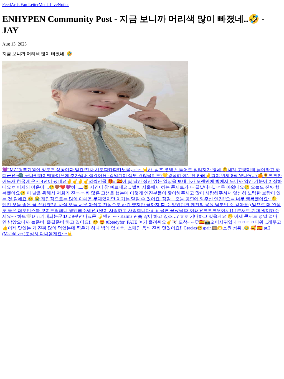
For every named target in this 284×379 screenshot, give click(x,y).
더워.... (261, 222)
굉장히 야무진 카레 (187, 175)
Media (44, 4)
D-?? (36, 216)
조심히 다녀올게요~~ (46, 233)
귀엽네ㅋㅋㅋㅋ (239, 222)
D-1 (233, 210)
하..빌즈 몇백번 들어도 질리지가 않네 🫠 (188, 169)
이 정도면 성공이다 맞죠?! (61, 169)
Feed (6, 4)
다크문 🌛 (93, 216)
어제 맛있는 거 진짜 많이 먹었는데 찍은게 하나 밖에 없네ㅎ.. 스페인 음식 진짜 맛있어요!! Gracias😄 (105, 228)
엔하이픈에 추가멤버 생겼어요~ (78, 175)
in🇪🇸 (117, 181)
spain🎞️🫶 (212, 228)
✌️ (208, 175)
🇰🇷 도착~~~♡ (185, 222)
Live (54, 4)
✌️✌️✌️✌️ (78, 181)
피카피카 (112, 169)
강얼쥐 (116, 175)
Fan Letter (30, 4)
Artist (16, 4)
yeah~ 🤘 (139, 169)
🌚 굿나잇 (28, 175)
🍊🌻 (262, 175)
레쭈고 (274, 222)
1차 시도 (95, 169)
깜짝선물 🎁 (101, 181)
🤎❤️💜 (62, 187)
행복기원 (27, 169)
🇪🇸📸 (204, 222)
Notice (63, 4)
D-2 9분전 (73, 216)
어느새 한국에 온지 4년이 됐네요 (34, 181)
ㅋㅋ (272, 175)
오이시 (223, 210)
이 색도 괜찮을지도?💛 (145, 175)
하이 (42, 175)
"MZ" (13, 169)
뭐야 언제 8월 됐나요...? (234, 175)
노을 (125, 169)
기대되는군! (52, 216)
